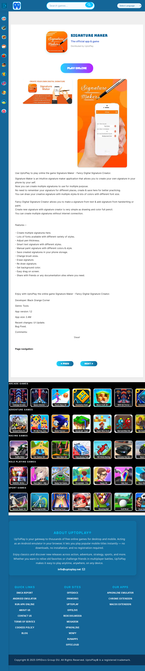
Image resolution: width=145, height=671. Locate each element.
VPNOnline (72, 627)
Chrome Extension (120, 598)
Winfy (72, 633)
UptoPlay (72, 604)
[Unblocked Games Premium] (4, 111)
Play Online (77, 68)
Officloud (72, 644)
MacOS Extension (120, 604)
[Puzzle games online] (4, 65)
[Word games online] (4, 102)
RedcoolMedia (72, 615)
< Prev (65, 363)
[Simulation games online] (4, 74)
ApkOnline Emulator (120, 592)
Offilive (72, 610)
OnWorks (72, 598)
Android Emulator (25, 598)
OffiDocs (72, 592)
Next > (89, 363)
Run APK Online (24, 604)
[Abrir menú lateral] (4, 6)
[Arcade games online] (4, 37)
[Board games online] (4, 46)
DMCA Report (25, 592)
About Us (24, 610)
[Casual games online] (4, 56)
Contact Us (25, 615)
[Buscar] (89, 5)
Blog (25, 633)
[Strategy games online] (4, 93)
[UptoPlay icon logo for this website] (4, 19)
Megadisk (72, 621)
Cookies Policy (24, 627)
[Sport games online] (4, 83)
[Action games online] (4, 28)
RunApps (72, 639)
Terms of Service (24, 621)
